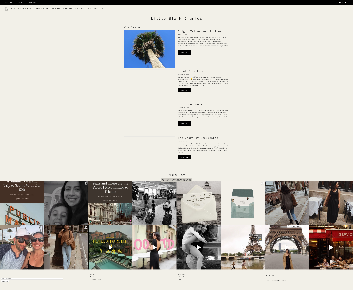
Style (13, 8)
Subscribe (32, 2)
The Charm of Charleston (198, 138)
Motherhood (56, 8)
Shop (89, 8)
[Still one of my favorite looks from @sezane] (154, 247)
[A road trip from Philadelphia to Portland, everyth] (198, 203)
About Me (93, 273)
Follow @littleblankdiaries (176, 180)
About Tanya (9, 2)
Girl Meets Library (25, 8)
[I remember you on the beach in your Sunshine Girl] (198, 247)
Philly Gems (68, 8)
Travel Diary (80, 8)
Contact (21, 2)
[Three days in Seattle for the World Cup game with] (22, 203)
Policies (93, 276)
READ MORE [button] (184, 52)
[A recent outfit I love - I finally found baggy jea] (66, 247)
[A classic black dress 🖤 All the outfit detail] (331, 203)
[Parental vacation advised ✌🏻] (22, 247)
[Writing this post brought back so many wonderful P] (110, 203)
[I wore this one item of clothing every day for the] (287, 247)
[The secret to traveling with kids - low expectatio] (154, 203)
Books (180, 279)
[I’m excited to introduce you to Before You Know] (243, 203)
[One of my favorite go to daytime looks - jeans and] (287, 203)
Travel (180, 278)
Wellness (181, 276)
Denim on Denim (190, 104)
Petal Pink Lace (191, 71)
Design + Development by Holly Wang (276, 281)
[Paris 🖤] (243, 247)
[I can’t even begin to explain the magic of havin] (110, 247)
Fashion (180, 273)
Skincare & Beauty (43, 8)
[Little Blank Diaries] (7, 7)
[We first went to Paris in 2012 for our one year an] (331, 247)
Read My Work (99, 8)
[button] (336, 3)
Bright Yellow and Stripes (200, 31)
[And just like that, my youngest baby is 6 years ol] (66, 203)
